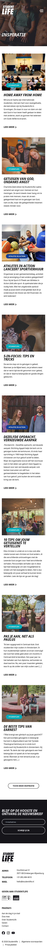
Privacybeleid (11, 944)
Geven (4, 922)
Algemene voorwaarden (32, 941)
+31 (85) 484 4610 (24, 877)
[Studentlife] (8, 11)
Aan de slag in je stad (11, 913)
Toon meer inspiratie (23, 786)
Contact (5, 926)
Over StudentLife (9, 919)
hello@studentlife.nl (25, 881)
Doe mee (6, 916)
